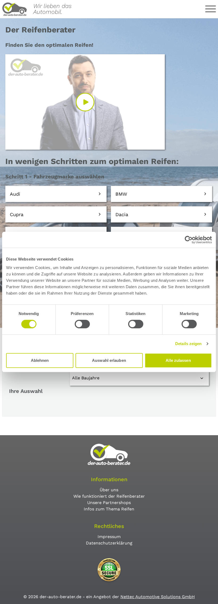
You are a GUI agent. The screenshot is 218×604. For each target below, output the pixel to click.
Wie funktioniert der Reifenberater (109, 496)
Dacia (121, 214)
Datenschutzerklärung (109, 543)
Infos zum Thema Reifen (109, 508)
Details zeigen (188, 343)
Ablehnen (40, 360)
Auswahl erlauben (109, 360)
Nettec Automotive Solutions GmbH (157, 596)
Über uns (109, 489)
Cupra (16, 214)
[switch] (82, 324)
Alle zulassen (178, 360)
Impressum (109, 536)
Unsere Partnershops (109, 502)
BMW (121, 194)
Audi (15, 194)
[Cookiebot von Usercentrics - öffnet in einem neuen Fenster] (188, 240)
